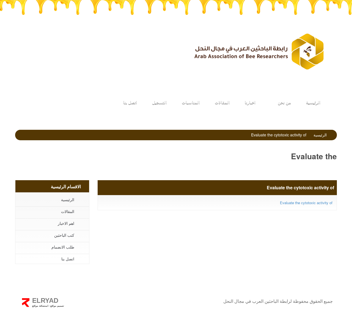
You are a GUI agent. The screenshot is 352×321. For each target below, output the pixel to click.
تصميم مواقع (57, 305)
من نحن (284, 102)
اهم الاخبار (66, 223)
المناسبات (191, 102)
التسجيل (159, 102)
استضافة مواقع (40, 305)
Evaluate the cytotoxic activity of (306, 202)
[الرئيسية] (258, 51)
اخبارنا (250, 102)
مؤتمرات (92, 44)
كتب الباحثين (36, 44)
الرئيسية (313, 102)
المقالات (222, 102)
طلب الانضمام (147, 44)
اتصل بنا (130, 102)
